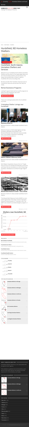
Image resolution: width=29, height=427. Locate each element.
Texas (3, 413)
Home (2, 44)
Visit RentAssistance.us (8, 96)
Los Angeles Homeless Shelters (14, 318)
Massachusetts (5, 411)
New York (4, 400)
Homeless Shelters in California (14, 294)
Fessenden (10, 273)
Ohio (3, 409)
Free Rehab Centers (5, 249)
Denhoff (9, 270)
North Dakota (6, 44)
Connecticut (4, 420)
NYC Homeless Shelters (12, 306)
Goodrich (10, 264)
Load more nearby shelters (8, 234)
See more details (6, 138)
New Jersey (4, 418)
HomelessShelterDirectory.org (14, 424)
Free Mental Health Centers (7, 253)
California (3, 402)
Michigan (3, 404)
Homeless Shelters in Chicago (13, 281)
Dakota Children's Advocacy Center (11, 157)
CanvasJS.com (26, 231)
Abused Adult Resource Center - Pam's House (14, 191)
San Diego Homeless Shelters (13, 312)
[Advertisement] (14, 27)
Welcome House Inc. (7, 123)
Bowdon (9, 267)
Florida (3, 407)
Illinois (3, 415)
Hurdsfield (12, 44)
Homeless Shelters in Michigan (14, 287)
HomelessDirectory (10, 8)
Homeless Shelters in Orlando (13, 300)
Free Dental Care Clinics (6, 244)
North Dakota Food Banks (6, 240)
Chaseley (10, 260)
